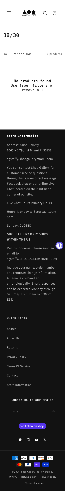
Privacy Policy (16, 357)
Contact (12, 375)
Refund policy (29, 476)
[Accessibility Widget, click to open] (59, 245)
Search (11, 329)
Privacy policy (48, 476)
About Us (13, 338)
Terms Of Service (18, 366)
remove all (33, 90)
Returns (12, 347)
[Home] (29, 13)
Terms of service (34, 483)
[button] (9, 13)
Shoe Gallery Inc (30, 471)
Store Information (19, 385)
